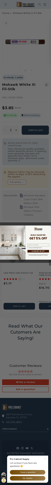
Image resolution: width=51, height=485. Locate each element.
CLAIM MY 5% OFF (38, 251)
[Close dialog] (50, 225)
